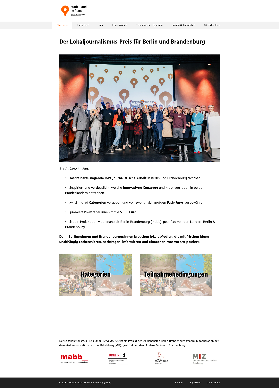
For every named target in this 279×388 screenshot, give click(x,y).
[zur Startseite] (73, 10)
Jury (101, 25)
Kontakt (179, 383)
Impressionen (119, 25)
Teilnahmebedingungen (149, 25)
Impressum (195, 383)
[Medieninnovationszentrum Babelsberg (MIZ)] (205, 358)
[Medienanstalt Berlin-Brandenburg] (73, 358)
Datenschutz (213, 383)
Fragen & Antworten (183, 25)
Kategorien (83, 25)
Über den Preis (212, 25)
